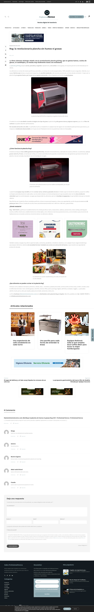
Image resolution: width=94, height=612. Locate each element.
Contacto (49, 1)
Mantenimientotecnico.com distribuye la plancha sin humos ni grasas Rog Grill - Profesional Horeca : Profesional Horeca (43, 418)
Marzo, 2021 (11, 55)
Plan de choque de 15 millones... (78, 580)
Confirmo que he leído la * (46, 589)
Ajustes (75, 608)
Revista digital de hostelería (47, 22)
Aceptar (67, 608)
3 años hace (13, 474)
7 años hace (13, 449)
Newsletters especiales (83, 27)
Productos (8, 27)
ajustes (26, 610)
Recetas (72, 27)
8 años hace (6, 423)
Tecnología (31, 27)
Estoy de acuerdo (12, 530)
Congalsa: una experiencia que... (78, 570)
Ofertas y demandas (58, 27)
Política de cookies (29, 1)
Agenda (44, 27)
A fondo (23, 27)
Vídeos (49, 27)
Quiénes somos (7, 1)
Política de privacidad (40, 1)
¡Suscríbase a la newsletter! (76, 16)
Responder (17, 423)
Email (34, 519)
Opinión (67, 27)
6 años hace (13, 461)
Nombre (8, 519)
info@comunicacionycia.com (58, 538)
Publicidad (14, 1)
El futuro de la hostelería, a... (77, 589)
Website (62, 519)
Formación (38, 27)
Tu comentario (10, 505)
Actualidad (16, 27)
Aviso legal (21, 1)
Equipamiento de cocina (14, 45)
